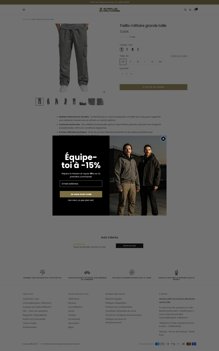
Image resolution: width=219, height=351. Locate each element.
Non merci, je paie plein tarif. (81, 200)
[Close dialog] (163, 138)
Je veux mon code (81, 194)
